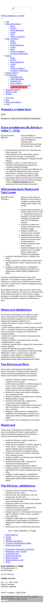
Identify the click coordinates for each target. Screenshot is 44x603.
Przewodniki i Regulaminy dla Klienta (20, 549)
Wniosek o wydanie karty (16, 109)
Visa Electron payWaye (15, 364)
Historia (8, 539)
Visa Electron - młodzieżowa (18, 485)
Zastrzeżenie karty (12, 554)
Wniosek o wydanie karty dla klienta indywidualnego (20, 118)
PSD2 (8, 562)
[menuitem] (7, 22)
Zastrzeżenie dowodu (13, 556)
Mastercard (8, 424)
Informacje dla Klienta (14, 541)
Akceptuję (5, 601)
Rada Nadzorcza (12, 535)
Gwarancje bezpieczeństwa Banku (18, 543)
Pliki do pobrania (12, 558)
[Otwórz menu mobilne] (2, 18)
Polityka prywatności (13, 545)
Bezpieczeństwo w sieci (14, 560)
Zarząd (8, 537)
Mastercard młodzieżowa (16, 309)
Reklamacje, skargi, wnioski (16, 551)
